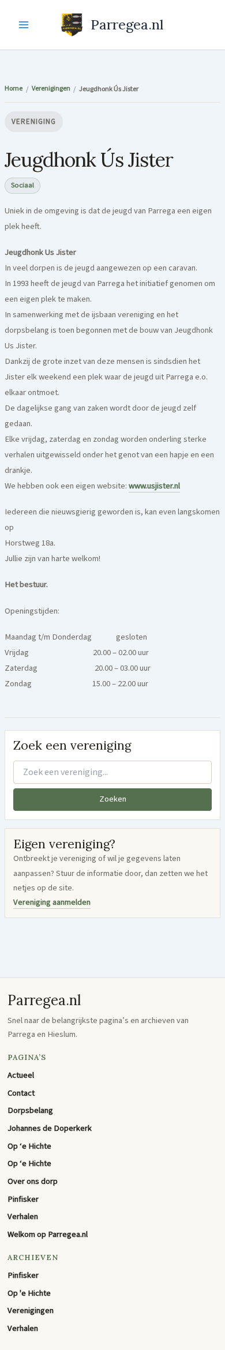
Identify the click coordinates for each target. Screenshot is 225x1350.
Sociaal (22, 185)
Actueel (20, 1075)
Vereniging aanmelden (52, 902)
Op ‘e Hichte (29, 1146)
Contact (21, 1093)
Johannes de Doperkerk (49, 1128)
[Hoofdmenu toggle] (24, 25)
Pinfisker (23, 1199)
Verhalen (22, 1216)
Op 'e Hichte (29, 1293)
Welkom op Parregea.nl (47, 1234)
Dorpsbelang (30, 1110)
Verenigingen (30, 1310)
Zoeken (112, 799)
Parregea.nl (127, 24)
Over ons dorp (32, 1181)
